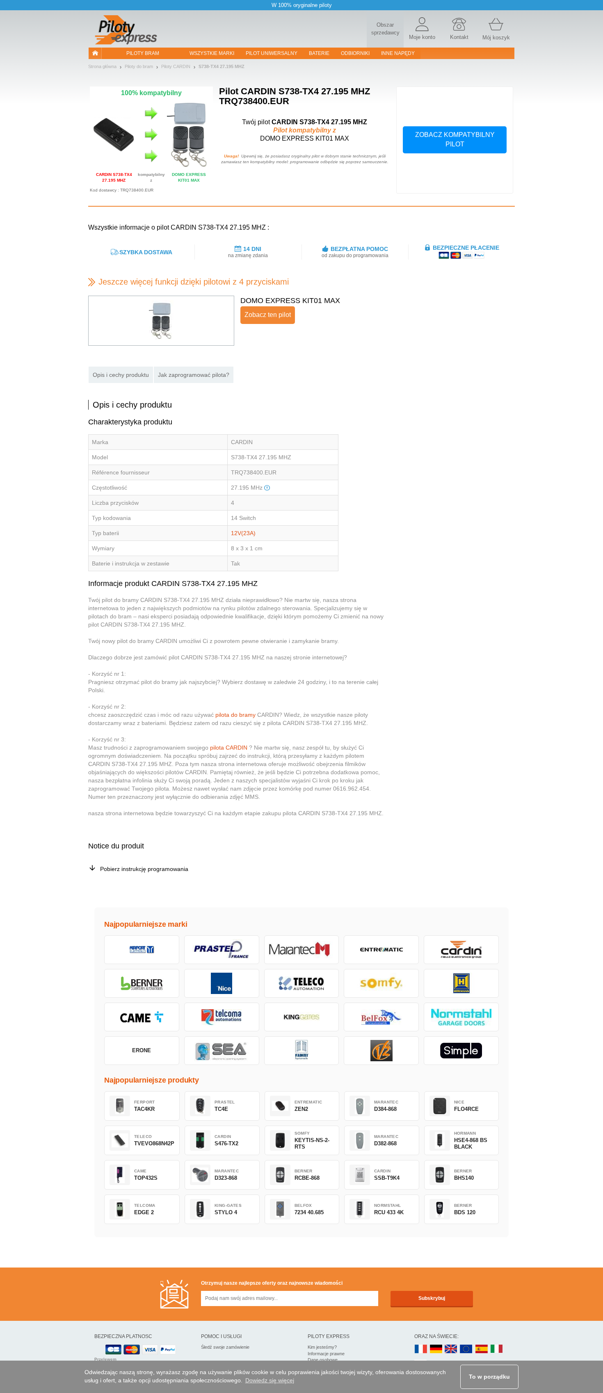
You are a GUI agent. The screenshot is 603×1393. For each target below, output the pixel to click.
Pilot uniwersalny (271, 53)
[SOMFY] (381, 983)
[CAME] (141, 1017)
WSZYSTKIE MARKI (212, 53)
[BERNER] (141, 983)
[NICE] (221, 983)
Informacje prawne (326, 1353)
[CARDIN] (461, 949)
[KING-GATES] (301, 1017)
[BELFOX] (381, 1017)
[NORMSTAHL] (461, 1017)
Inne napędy (398, 53)
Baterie (319, 53)
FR (420, 1349)
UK (451, 1349)
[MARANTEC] (301, 949)
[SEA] (221, 1050)
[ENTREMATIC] (381, 949)
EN (466, 1349)
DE (436, 1349)
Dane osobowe (323, 1359)
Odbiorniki (355, 53)
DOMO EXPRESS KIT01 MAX (290, 300)
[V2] (381, 1050)
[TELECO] (301, 983)
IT (496, 1349)
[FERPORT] (141, 949)
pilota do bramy (235, 714)
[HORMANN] (461, 983)
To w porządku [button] (489, 1376)
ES (481, 1349)
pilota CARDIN (228, 747)
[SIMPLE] (461, 1050)
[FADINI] (301, 1050)
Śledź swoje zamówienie (225, 1347)
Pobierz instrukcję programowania (144, 869)
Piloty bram (142, 53)
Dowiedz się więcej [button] (269, 1380)
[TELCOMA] (221, 1017)
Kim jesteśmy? (322, 1347)
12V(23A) (243, 533)
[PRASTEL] (221, 949)
